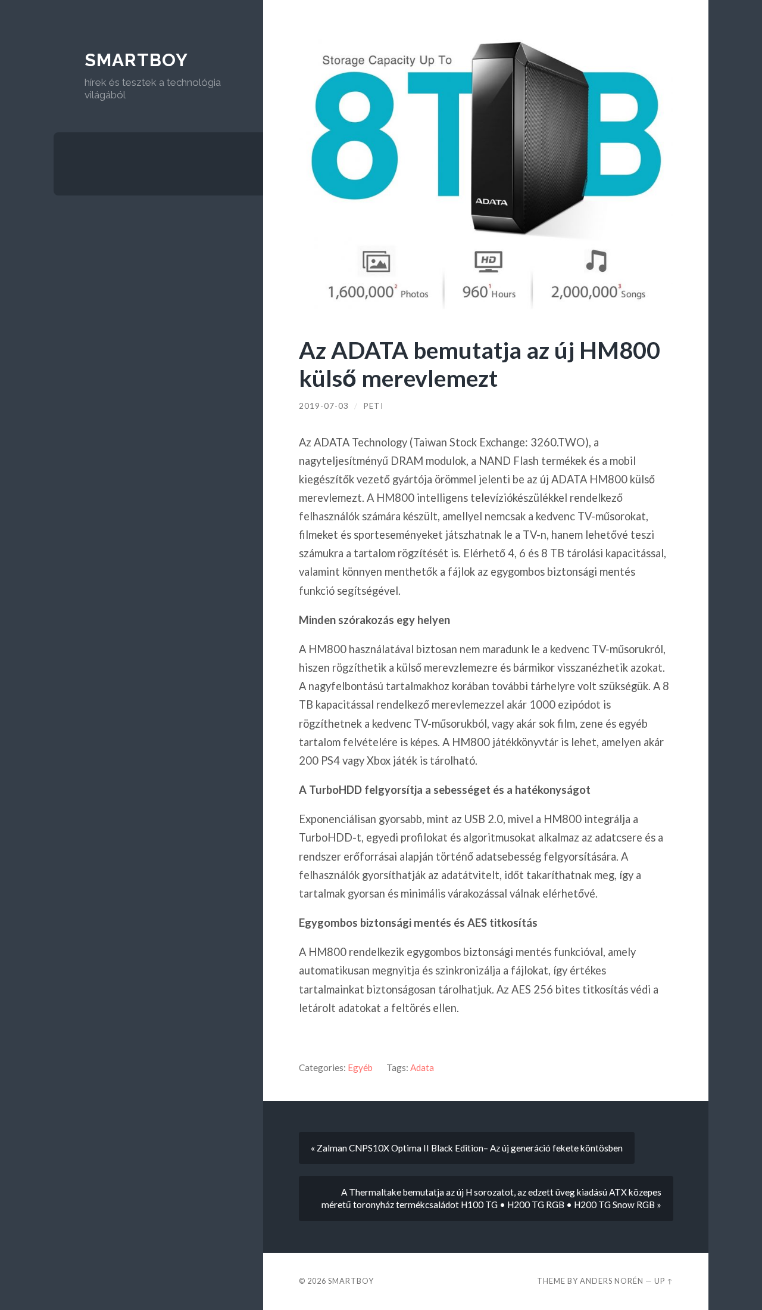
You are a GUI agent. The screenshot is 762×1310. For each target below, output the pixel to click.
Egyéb (360, 1067)
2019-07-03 (324, 406)
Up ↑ (663, 1281)
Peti (373, 406)
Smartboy (136, 59)
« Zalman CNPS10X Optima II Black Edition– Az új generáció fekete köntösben (467, 1148)
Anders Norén (612, 1281)
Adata (422, 1067)
